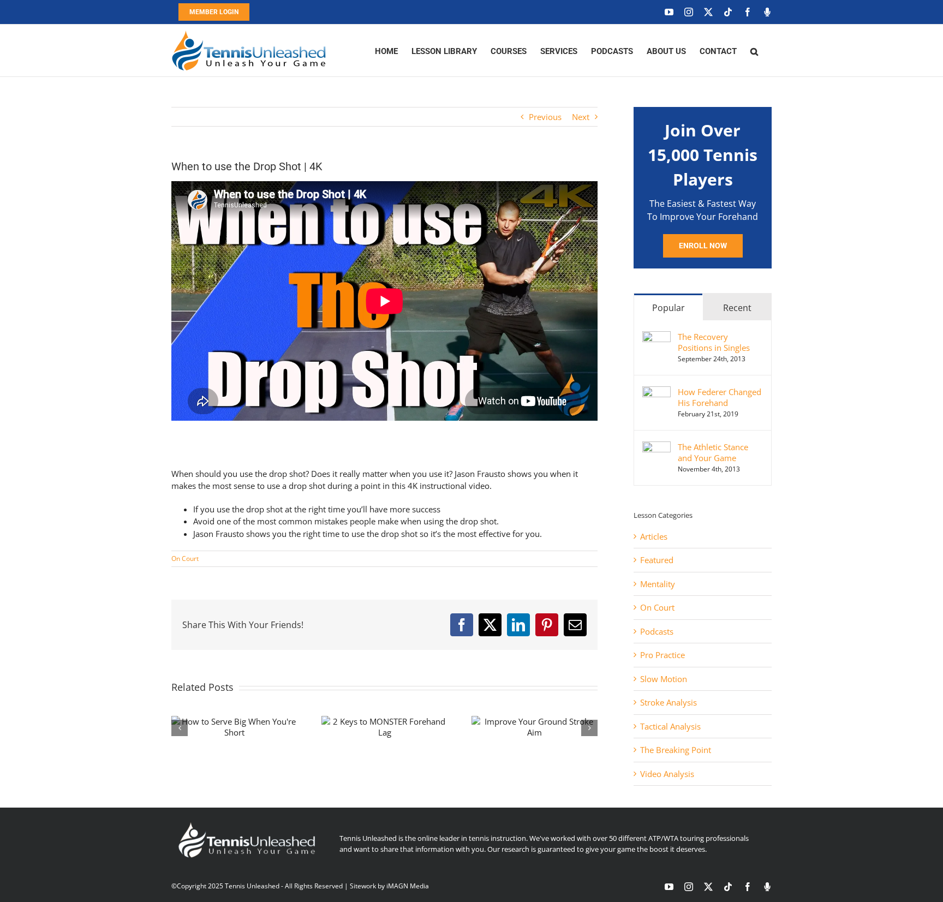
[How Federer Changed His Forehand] (656, 392)
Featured (656, 559)
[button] (754, 50)
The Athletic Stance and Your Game (713, 452)
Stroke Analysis (668, 702)
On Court (185, 558)
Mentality (657, 583)
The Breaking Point (675, 749)
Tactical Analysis (670, 726)
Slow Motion (663, 678)
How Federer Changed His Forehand (719, 397)
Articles (653, 536)
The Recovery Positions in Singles (714, 342)
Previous (545, 116)
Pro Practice (662, 654)
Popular (668, 308)
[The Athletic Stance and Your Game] (656, 447)
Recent (737, 308)
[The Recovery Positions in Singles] (656, 337)
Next (580, 116)
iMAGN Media (407, 886)
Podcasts (656, 631)
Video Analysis (667, 773)
